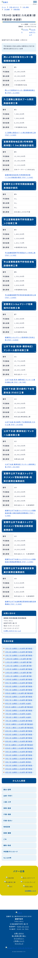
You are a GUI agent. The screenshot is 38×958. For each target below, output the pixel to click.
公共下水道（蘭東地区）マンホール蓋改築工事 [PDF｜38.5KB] (20, 465)
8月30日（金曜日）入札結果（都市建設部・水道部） (19, 697)
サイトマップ (19, 944)
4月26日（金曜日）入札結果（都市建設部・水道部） (19, 769)
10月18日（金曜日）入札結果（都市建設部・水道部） (19, 672)
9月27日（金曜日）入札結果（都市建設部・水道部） (19, 683)
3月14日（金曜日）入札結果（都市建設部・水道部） (19, 652)
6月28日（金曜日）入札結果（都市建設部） (19, 734)
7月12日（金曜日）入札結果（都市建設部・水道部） (19, 721)
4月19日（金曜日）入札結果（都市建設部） (19, 772)
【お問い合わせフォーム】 (12, 631)
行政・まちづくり (14, 7)
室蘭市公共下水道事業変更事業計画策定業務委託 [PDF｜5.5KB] (20, 602)
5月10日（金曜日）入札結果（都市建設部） (19, 765)
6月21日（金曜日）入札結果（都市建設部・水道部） (19, 738)
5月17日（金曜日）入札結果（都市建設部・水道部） (19, 758)
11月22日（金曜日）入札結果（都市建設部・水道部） (19, 662)
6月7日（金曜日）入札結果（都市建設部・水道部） (19, 745)
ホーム (4, 7)
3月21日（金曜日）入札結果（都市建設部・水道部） (19, 648)
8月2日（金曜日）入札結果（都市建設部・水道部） (19, 707)
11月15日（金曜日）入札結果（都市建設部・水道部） (19, 666)
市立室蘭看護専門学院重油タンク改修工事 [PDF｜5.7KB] (20, 254)
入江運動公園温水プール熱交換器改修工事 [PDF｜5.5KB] (20, 133)
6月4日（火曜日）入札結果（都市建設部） (19, 748)
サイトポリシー (19, 938)
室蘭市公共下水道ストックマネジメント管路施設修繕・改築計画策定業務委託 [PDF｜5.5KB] (20, 513)
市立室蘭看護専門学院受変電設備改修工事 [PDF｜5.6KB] (20, 296)
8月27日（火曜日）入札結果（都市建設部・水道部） (19, 700)
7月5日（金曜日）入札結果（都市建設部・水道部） (19, 724)
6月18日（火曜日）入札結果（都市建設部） (19, 741)
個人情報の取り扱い (19, 936)
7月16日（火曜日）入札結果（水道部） (18, 717)
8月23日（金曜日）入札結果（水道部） (18, 703)
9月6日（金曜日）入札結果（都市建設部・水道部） (19, 693)
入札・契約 (26, 7)
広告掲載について (30, 891)
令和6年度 (16, 9)
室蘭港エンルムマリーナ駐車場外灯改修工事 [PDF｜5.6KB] (20, 338)
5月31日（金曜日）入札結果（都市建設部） (19, 752)
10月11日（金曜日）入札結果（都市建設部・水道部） (19, 676)
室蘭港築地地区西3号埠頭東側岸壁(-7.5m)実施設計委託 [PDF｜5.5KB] (19, 176)
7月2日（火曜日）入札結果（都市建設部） (19, 728)
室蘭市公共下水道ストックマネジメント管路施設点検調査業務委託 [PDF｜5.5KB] (20, 560)
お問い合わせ (19, 933)
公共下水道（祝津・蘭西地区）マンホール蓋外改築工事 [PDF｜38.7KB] (20, 381)
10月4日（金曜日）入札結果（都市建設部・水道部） (19, 679)
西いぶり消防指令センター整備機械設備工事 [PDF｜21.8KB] (20, 91)
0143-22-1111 (23, 926)
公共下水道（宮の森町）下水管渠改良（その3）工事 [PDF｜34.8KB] (20, 423)
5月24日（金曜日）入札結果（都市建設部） (19, 755)
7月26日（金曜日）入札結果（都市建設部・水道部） (19, 710)
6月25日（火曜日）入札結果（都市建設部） (19, 731)
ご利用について (19, 941)
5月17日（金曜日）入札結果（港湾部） (18, 762)
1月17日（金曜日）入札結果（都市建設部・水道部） (19, 655)
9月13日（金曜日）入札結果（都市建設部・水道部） (19, 690)
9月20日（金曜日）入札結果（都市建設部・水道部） (19, 686)
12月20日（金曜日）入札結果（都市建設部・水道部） (19, 659)
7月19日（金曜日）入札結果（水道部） (18, 714)
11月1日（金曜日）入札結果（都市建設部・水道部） (19, 669)
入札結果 (7, 9)
